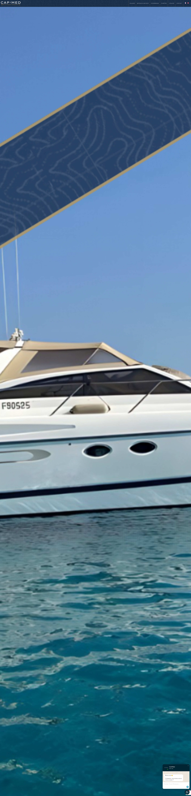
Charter (164, 3)
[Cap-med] (10, 3)
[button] (188, 765)
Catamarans (155, 3)
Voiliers (132, 3)
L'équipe (171, 3)
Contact (179, 3)
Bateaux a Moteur (143, 3)
